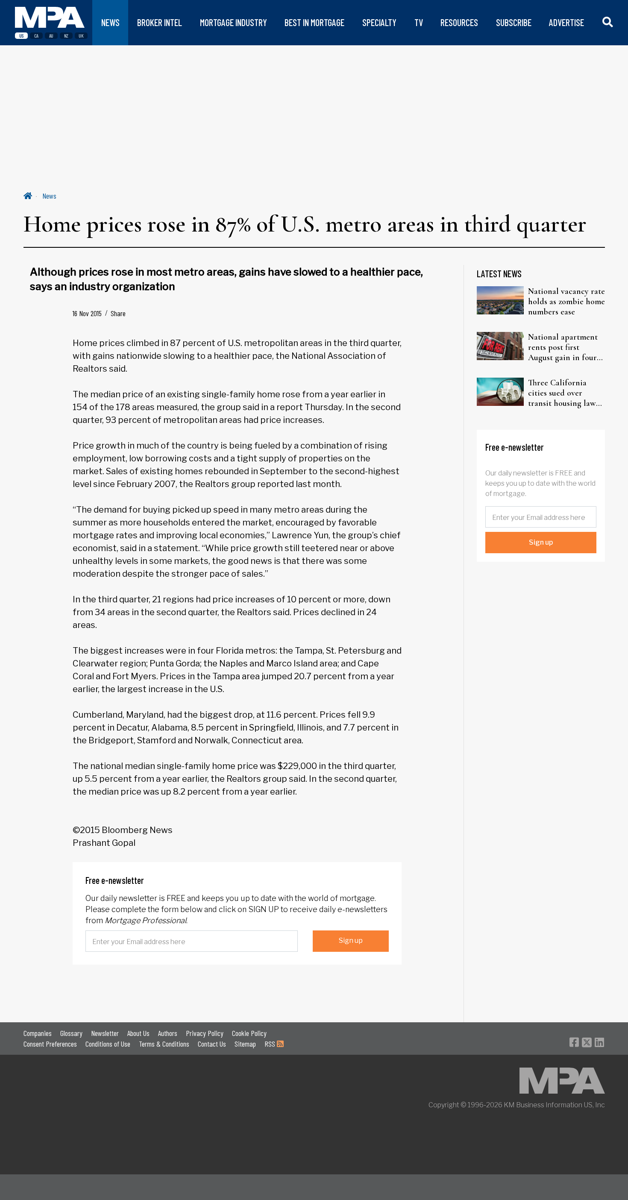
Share (118, 313)
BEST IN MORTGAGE (314, 22)
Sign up (351, 940)
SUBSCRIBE (513, 22)
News (49, 195)
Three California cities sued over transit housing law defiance (562, 393)
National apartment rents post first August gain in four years (563, 347)
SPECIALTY (379, 22)
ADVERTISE (566, 22)
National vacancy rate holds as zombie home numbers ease (566, 301)
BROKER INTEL (159, 22)
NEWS (110, 22)
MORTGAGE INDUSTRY (233, 22)
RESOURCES (459, 22)
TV (418, 22)
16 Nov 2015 (87, 313)
